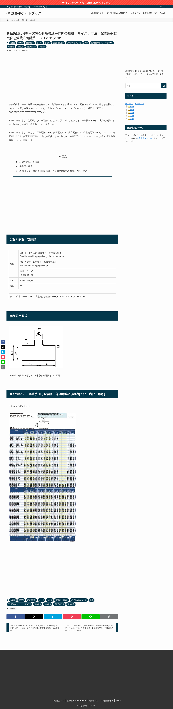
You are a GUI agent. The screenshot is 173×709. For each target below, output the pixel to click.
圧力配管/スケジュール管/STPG (101, 43)
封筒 (132, 118)
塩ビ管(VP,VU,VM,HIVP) (76, 700)
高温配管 (11, 47)
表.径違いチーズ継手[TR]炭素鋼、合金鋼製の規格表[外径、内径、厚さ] (53, 170)
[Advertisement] (62, 75)
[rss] (161, 6)
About (118, 700)
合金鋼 (47, 43)
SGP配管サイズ (107, 700)
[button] (15, 616)
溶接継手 (42, 47)
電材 (132, 112)
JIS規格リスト (58, 700)
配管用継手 (30, 43)
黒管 (86, 43)
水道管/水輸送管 (58, 43)
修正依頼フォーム (144, 138)
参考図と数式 (25, 166)
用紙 (132, 115)
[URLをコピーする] (109, 616)
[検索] (165, 6)
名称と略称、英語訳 (29, 161)
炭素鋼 (12, 43)
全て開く (129, 103)
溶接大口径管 (31, 47)
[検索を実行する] (164, 85)
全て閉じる (139, 103)
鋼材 (132, 109)
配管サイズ (93, 700)
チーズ (39, 43)
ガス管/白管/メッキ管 (74, 43)
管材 (132, 106)
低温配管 (20, 47)
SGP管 (20, 43)
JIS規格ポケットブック (23, 13)
